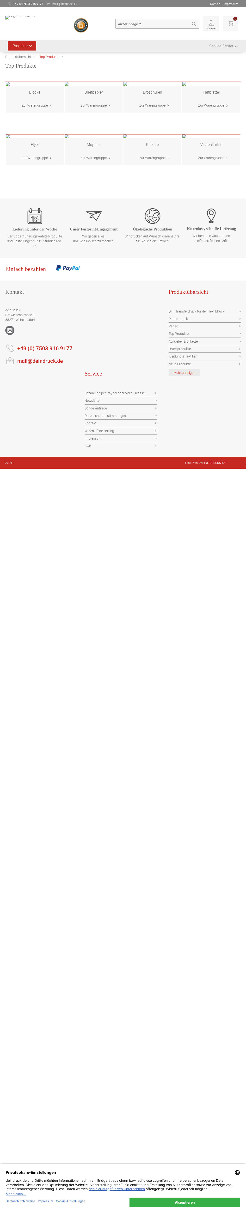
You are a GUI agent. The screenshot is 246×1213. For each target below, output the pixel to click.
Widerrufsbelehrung (99, 430)
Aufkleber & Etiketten (184, 341)
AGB (88, 445)
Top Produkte (49, 56)
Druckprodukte (180, 348)
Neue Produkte (180, 364)
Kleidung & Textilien (183, 356)
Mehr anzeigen (184, 372)
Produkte (20, 45)
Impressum (231, 4)
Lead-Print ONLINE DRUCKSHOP (205, 463)
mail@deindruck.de (64, 4)
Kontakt (215, 4)
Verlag (173, 326)
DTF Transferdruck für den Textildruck (196, 311)
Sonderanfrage (96, 408)
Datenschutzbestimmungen (105, 415)
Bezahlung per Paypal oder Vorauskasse (115, 393)
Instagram (9, 330)
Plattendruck (178, 318)
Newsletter (93, 400)
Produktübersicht (18, 56)
